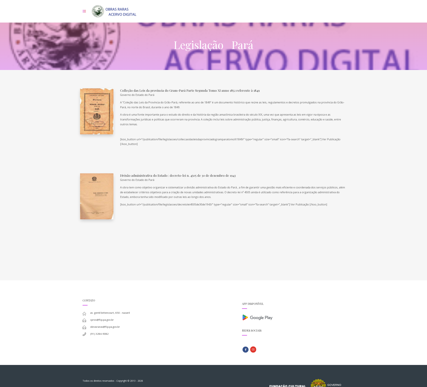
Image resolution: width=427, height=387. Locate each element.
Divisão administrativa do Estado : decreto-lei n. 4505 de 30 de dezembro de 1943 (178, 175)
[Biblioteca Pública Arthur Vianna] (246, 350)
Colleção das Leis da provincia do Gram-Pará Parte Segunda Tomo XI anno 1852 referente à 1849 (190, 90)
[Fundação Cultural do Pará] (253, 349)
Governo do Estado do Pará (137, 95)
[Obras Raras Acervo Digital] (114, 11)
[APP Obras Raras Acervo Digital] (293, 317)
